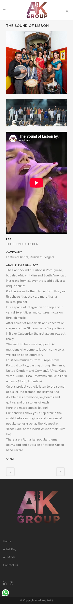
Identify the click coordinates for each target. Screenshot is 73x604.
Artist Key (9, 549)
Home (7, 541)
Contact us (10, 565)
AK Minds (9, 557)
